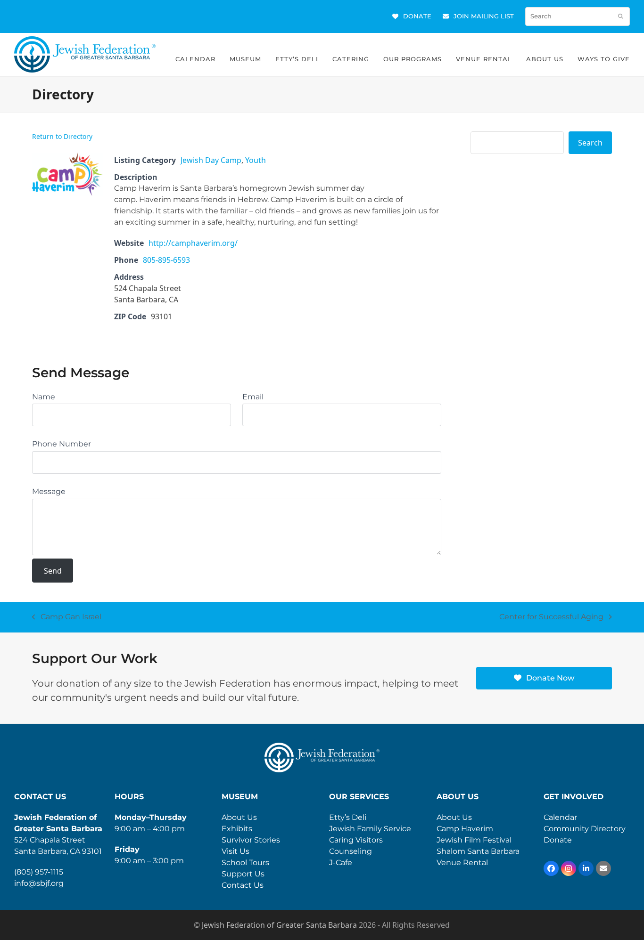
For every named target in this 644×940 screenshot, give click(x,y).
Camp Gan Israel (66, 617)
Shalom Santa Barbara (478, 851)
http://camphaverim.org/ (193, 243)
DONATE (417, 16)
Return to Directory (62, 136)
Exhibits (237, 828)
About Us (239, 817)
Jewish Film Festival (474, 839)
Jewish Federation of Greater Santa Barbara (279, 925)
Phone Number (61, 443)
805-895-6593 (166, 260)
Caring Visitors (356, 839)
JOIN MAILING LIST (484, 16)
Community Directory (585, 828)
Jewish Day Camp (211, 160)
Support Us (243, 873)
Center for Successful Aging (551, 617)
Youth (255, 160)
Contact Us (243, 885)
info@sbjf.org (39, 883)
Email (253, 396)
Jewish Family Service (370, 828)
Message (49, 491)
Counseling (350, 851)
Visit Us (235, 851)
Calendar (560, 817)
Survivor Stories (251, 839)
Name (43, 396)
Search (590, 143)
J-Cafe (340, 862)
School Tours (245, 862)
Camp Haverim (465, 828)
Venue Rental (462, 862)
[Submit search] (620, 16)
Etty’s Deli (347, 817)
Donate (558, 839)
